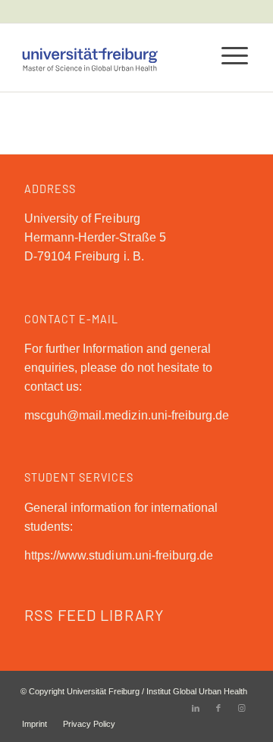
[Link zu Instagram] (241, 708)
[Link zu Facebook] (218, 708)
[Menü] (227, 53)
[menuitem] (34, 724)
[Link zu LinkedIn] (195, 708)
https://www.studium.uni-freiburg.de (118, 555)
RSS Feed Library (94, 614)
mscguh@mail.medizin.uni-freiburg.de (126, 415)
